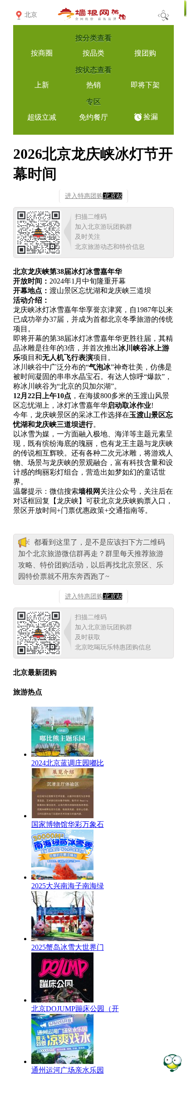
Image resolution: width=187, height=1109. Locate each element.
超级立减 (41, 117)
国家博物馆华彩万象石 (67, 824)
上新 (41, 85)
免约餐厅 (93, 117)
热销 (93, 85)
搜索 (163, 15)
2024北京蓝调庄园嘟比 (67, 763)
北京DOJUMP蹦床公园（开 (75, 1009)
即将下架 (145, 85)
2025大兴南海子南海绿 (67, 886)
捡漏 (150, 117)
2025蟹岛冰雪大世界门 (67, 947)
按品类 (93, 53)
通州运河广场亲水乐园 (67, 1070)
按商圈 (42, 53)
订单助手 (172, 1062)
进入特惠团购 (93, 195)
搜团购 (145, 53)
